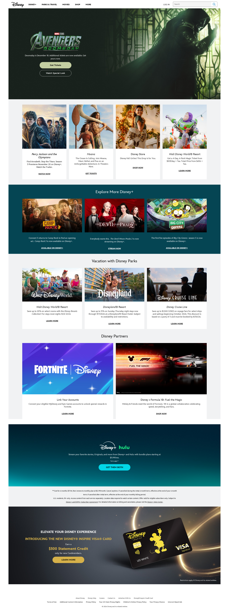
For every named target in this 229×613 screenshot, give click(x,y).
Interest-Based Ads (175, 602)
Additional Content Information (71, 602)
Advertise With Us (124, 598)
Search (214, 4)
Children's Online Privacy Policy (134, 602)
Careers (102, 598)
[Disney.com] (17, 4)
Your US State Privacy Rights (109, 602)
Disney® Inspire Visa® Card (143, 598)
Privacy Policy (91, 602)
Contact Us (111, 598)
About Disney (80, 598)
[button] (168, 4)
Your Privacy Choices (157, 602)
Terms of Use (52, 602)
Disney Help (92, 598)
